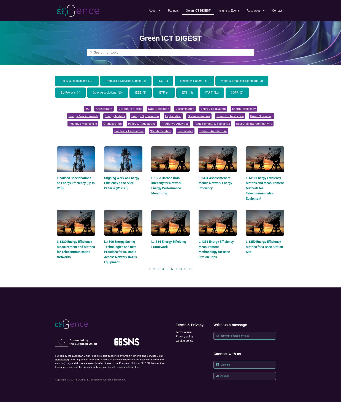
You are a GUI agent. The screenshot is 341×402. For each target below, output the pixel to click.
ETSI (187, 92)
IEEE (140, 92)
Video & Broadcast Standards (242, 80)
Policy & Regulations (77, 80)
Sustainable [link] (185, 131)
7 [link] (176, 269)
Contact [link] (277, 10)
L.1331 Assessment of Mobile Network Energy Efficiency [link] (215, 183)
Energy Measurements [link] (83, 116)
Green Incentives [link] (199, 116)
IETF (164, 92)
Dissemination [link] (184, 108)
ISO (163, 80)
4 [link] (163, 269)
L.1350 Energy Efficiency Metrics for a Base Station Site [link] (264, 247)
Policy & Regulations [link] (141, 123)
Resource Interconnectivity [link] (254, 123)
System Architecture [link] (213, 131)
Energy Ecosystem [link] (213, 108)
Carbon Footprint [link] (130, 108)
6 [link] (172, 269)
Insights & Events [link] (229, 10)
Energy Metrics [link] (115, 116)
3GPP (237, 92)
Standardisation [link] (160, 131)
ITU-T (212, 92)
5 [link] (167, 269)
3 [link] (158, 269)
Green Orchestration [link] (230, 116)
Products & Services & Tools (126, 80)
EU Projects (70, 92)
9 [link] (185, 269)
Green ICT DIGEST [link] (198, 10)
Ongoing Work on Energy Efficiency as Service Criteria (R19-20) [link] (121, 183)
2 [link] (154, 269)
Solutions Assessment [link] (129, 131)
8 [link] (181, 269)
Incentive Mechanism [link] (83, 123)
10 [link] (190, 269)
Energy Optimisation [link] (145, 116)
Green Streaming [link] (261, 116)
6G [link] (87, 108)
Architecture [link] (104, 108)
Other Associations (108, 92)
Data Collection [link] (158, 108)
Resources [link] (253, 10)
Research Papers (194, 80)
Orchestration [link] (112, 123)
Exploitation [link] (173, 116)
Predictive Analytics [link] (175, 123)
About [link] (152, 10)
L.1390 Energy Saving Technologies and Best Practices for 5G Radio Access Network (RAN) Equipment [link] (120, 252)
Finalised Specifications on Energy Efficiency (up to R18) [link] (76, 183)
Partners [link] (173, 10)
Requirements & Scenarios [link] (212, 123)
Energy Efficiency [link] (244, 108)
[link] (78, 11)
